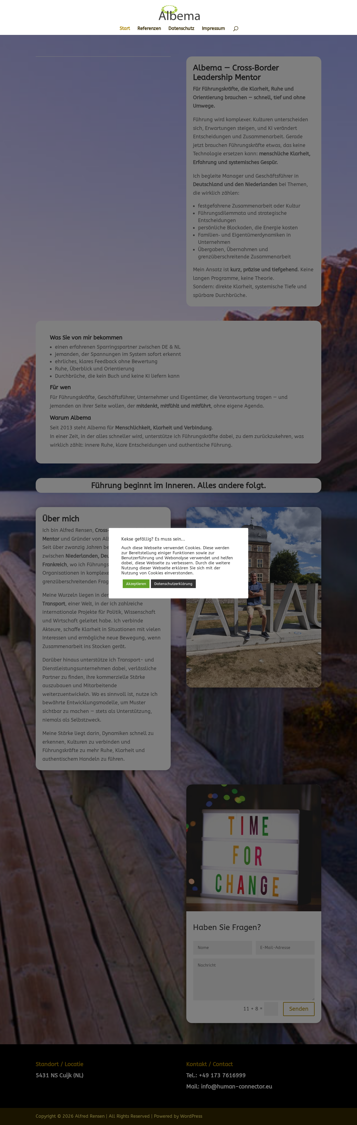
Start (125, 29)
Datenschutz (181, 29)
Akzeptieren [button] (136, 584)
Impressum (213, 29)
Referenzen (149, 29)
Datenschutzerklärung (173, 584)
